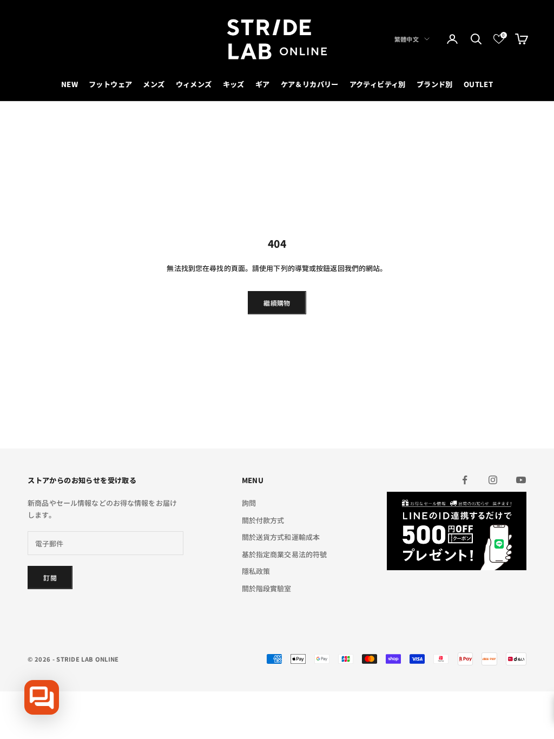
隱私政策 (256, 571)
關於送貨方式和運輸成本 (281, 537)
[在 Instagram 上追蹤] (492, 479)
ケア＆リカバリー (310, 84)
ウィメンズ (194, 84)
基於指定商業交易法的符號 (284, 554)
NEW (69, 84)
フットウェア (110, 84)
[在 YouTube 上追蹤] (521, 479)
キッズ (234, 84)
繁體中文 (406, 39)
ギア (262, 84)
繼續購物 (276, 302)
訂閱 (50, 577)
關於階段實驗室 (267, 588)
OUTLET (478, 84)
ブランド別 (435, 84)
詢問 (249, 503)
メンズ (153, 84)
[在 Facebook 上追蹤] (464, 479)
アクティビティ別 (377, 84)
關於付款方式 (263, 520)
